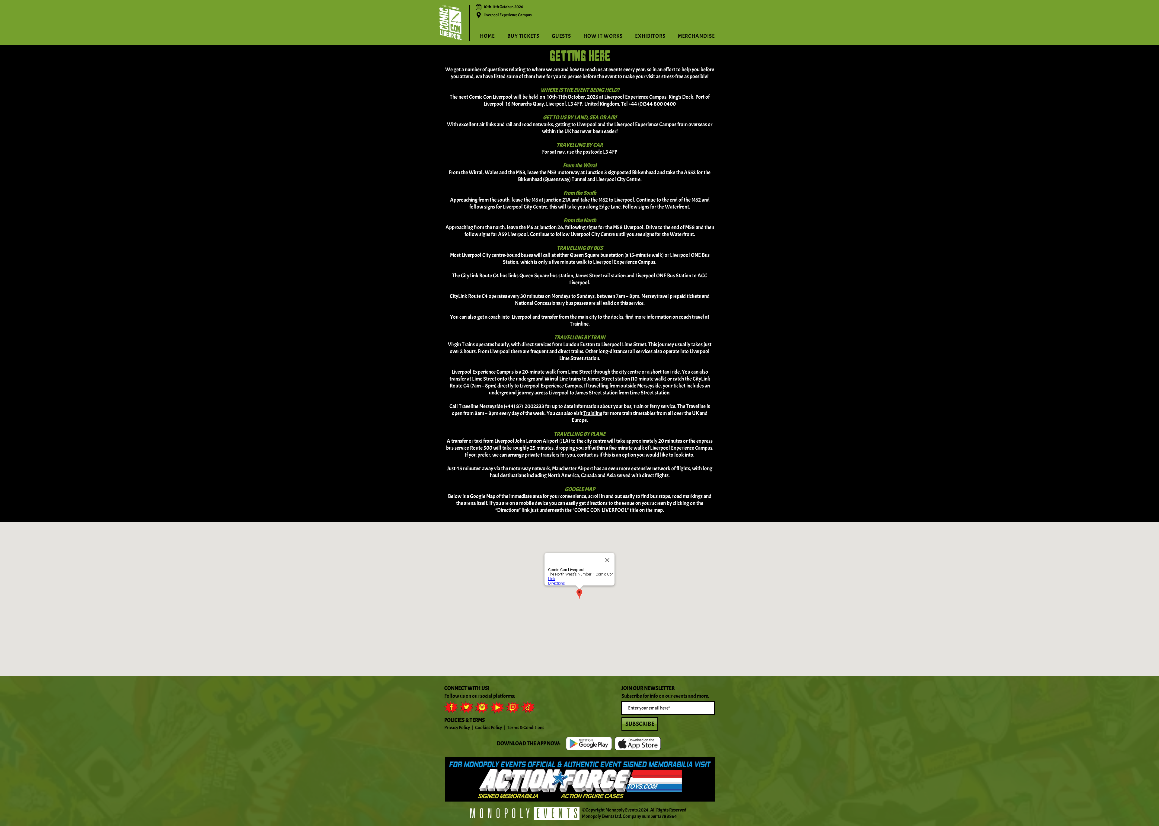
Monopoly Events (621, 810)
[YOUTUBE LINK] (497, 707)
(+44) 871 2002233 (524, 406)
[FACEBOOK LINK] (451, 707)
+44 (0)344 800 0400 (652, 103)
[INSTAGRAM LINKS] (481, 707)
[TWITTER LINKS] (466, 707)
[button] (603, 36)
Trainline (579, 324)
